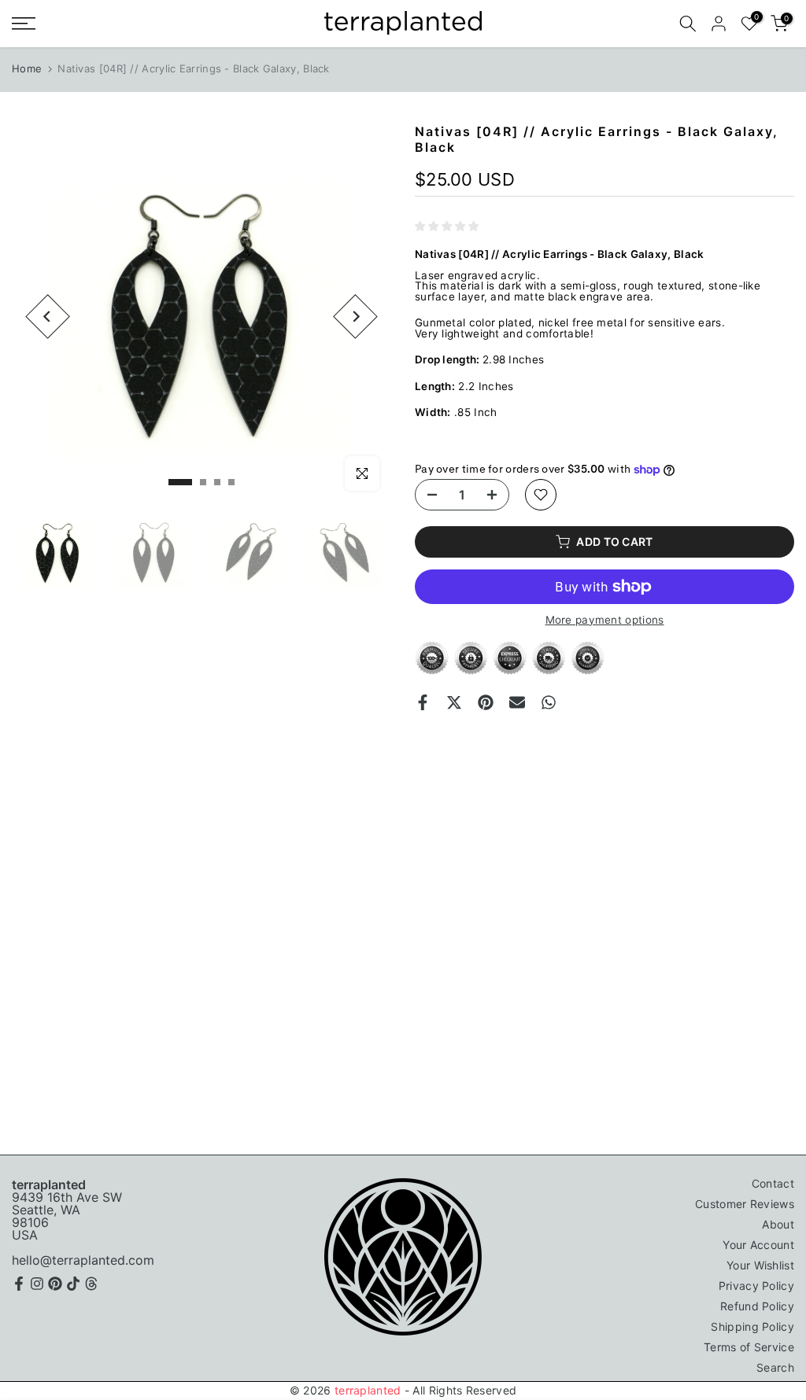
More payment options (604, 620)
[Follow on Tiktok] (73, 1283)
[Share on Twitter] (454, 702)
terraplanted (368, 1390)
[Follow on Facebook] (19, 1283)
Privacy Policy (756, 1285)
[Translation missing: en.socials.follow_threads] (91, 1283)
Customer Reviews (744, 1203)
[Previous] (47, 316)
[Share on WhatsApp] (548, 702)
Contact (773, 1183)
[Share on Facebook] (423, 702)
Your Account (758, 1244)
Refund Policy (757, 1306)
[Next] (355, 316)
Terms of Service (749, 1347)
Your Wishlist (760, 1265)
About (778, 1224)
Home (27, 68)
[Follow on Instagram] (37, 1283)
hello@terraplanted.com (83, 1260)
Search (775, 1367)
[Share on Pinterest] (486, 702)
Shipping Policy (752, 1326)
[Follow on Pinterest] (55, 1283)
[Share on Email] (517, 702)
